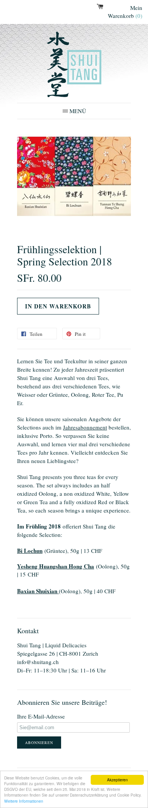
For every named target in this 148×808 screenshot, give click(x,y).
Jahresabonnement (85, 427)
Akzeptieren (117, 779)
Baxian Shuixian (38, 591)
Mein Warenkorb (125, 11)
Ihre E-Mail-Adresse (41, 716)
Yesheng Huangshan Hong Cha (55, 566)
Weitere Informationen (23, 801)
